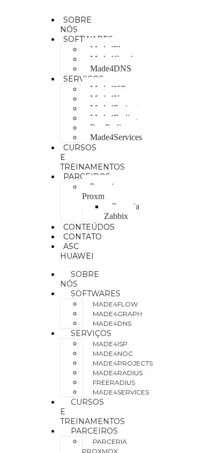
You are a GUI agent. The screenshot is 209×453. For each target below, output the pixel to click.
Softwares (96, 293)
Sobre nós (76, 24)
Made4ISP (110, 344)
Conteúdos (89, 227)
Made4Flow (115, 304)
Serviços (91, 333)
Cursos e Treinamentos (92, 411)
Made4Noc (113, 353)
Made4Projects (123, 363)
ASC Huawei (77, 251)
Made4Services (116, 137)
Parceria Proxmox (99, 191)
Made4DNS (110, 68)
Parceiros (94, 431)
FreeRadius (114, 382)
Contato (82, 237)
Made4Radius (118, 373)
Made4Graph (117, 314)
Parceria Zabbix (121, 211)
